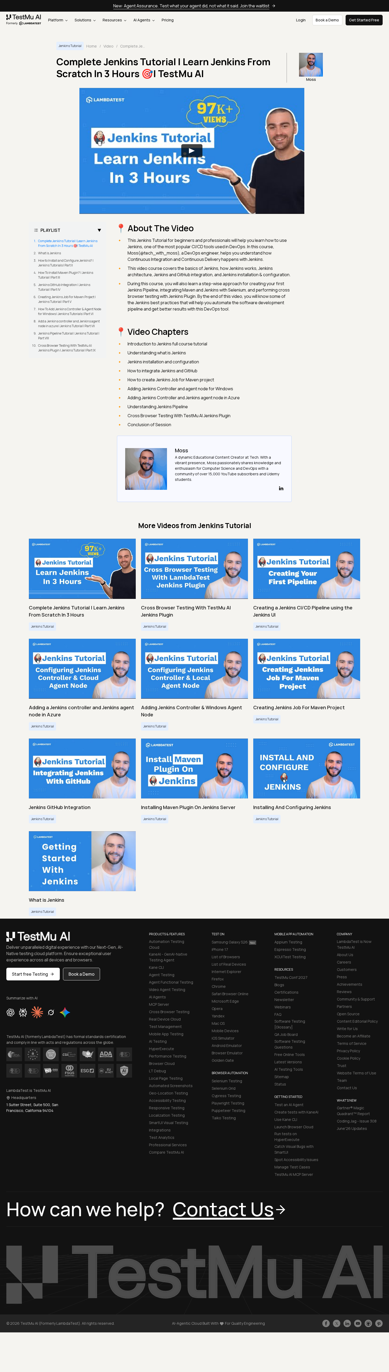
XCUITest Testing (290, 956)
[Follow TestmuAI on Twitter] (336, 1323)
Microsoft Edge (225, 1001)
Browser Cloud (162, 1063)
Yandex (218, 1015)
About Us (345, 954)
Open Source (348, 1013)
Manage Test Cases (292, 1166)
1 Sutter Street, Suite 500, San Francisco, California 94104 (32, 1107)
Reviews (344, 991)
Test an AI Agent (289, 1104)
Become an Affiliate (353, 1036)
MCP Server (159, 1004)
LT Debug (157, 1070)
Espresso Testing (290, 949)
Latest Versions (288, 1061)
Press (342, 976)
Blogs (279, 984)
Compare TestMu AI (166, 1152)
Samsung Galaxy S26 (230, 942)
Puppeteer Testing (228, 1110)
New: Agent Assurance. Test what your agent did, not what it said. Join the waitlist (191, 6)
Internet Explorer (226, 971)
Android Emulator (227, 1045)
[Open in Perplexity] (23, 1012)
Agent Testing (161, 974)
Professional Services (168, 1144)
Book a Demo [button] (327, 19)
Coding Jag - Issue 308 (357, 1121)
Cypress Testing (226, 1095)
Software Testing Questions (289, 1044)
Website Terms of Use (356, 1072)
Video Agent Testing (167, 989)
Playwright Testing (228, 1103)
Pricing (168, 19)
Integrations (160, 1130)
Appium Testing (288, 942)
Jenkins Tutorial (70, 46)
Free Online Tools (289, 1054)
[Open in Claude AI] (37, 1012)
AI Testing (158, 1041)
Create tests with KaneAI (296, 1112)
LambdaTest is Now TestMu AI (354, 944)
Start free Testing (30, 974)
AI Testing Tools (288, 1069)
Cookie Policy (348, 1058)
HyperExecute (161, 1048)
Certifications (286, 992)
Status (280, 1084)
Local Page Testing (166, 1078)
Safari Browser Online (230, 993)
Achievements (349, 984)
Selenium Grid (224, 1088)
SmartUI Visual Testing (168, 1122)
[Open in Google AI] (65, 1012)
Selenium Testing (227, 1080)
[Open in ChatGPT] (10, 1012)
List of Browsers (226, 956)
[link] (23, 20)
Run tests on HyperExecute (287, 1136)
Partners (344, 1006)
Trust (341, 1065)
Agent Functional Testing (171, 982)
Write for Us (347, 1028)
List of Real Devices (229, 964)
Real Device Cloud (165, 1019)
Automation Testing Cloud (166, 944)
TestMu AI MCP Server (293, 1174)
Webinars (282, 1006)
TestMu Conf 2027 (290, 977)
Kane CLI (156, 967)
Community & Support (356, 999)
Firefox (218, 978)
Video (108, 46)
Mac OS (218, 1023)
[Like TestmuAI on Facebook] (326, 1323)
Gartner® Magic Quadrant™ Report (353, 1110)
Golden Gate (223, 1060)
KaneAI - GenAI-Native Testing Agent (168, 957)
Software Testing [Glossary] (289, 1024)
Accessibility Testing (167, 1100)
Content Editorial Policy (357, 1021)
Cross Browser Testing (169, 1011)
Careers (344, 962)
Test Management (165, 1026)
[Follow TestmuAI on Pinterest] (379, 1323)
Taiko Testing (224, 1117)
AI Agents (142, 19)
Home (91, 46)
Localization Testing (167, 1115)
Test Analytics (161, 1137)
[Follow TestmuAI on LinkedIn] (347, 1323)
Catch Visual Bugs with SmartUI (294, 1149)
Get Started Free (364, 19)
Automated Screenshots (171, 1085)
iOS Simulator (223, 1038)
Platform (56, 19)
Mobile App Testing (166, 1033)
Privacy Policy (348, 1050)
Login (301, 19)
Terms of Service (352, 1043)
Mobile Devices (225, 1030)
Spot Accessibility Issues (296, 1159)
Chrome (219, 986)
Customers (347, 969)
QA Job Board (286, 1034)
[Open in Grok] (51, 1012)
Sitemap (281, 1076)
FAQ (277, 1014)
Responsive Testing (166, 1107)
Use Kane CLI (285, 1119)
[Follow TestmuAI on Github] (368, 1323)
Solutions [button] (83, 19)
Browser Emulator (227, 1052)
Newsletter (284, 999)
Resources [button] (113, 19)
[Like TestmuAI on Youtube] (357, 1323)
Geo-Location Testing (168, 1093)
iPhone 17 (220, 949)
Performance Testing (167, 1056)
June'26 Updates (352, 1128)
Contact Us (347, 1087)
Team (342, 1080)
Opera (217, 1008)
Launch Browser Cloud (293, 1126)
